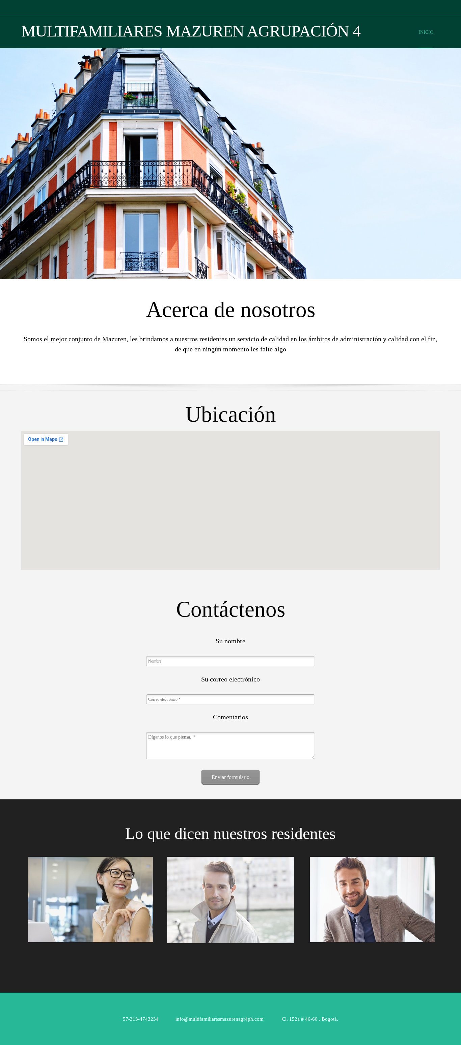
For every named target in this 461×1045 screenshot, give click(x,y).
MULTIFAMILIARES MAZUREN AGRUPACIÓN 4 (190, 31)
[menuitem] (425, 37)
